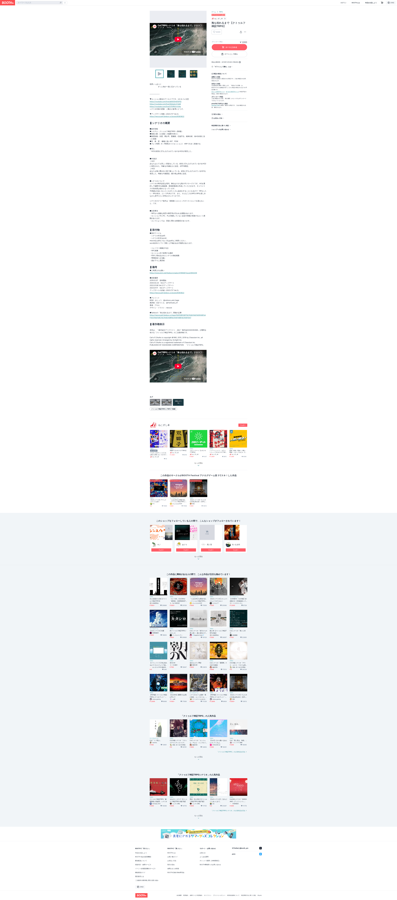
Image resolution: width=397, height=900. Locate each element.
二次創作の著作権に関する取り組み (146, 880)
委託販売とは (139, 876)
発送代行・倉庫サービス (143, 864)
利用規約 (185, 895)
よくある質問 (204, 857)
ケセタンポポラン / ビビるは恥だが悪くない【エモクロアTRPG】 (158, 453)
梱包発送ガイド (140, 872)
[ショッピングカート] (382, 2)
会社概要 (179, 895)
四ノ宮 (209, 544)
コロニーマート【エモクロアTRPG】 (198, 451)
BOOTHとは (356, 2)
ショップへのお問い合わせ (220, 129)
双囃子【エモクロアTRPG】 (178, 450)
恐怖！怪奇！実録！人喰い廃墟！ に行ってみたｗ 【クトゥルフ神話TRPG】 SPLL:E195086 (237, 451)
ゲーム (214, 12)
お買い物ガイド (172, 857)
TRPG (221, 12)
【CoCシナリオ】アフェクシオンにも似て (158, 500)
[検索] (60, 2)
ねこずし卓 (164, 425)
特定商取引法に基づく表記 (220, 125)
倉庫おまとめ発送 (173, 868)
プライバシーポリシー (219, 895)
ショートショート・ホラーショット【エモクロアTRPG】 (218, 451)
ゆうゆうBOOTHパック (232, 91)
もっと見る (198, 556)
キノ (159, 544)
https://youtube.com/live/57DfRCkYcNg (165, 106)
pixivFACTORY (216, 105)
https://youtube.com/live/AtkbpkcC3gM (165, 104)
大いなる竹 (236, 544)
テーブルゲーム (174, 498)
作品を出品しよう (371, 2)
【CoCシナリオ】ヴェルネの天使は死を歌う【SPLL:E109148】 (198, 501)
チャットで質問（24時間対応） (210, 861)
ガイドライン (207, 895)
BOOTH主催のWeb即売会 (175, 872)
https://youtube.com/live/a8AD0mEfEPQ (165, 101)
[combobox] (39, 2)
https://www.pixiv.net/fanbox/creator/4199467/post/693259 (173, 273)
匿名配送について (141, 861)
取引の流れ (217, 114)
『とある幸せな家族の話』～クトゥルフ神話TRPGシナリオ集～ (178, 501)
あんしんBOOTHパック (218, 91)
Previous (151, 39)
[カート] (225, 18)
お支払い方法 (218, 118)
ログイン (343, 2)
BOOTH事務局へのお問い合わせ (210, 864)
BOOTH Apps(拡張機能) (143, 857)
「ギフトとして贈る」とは (222, 66)
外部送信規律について (233, 895)
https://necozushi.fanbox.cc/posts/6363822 (167, 116)
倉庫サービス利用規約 (196, 895)
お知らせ (203, 853)
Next (205, 39)
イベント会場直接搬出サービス (145, 868)
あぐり (184, 544)
